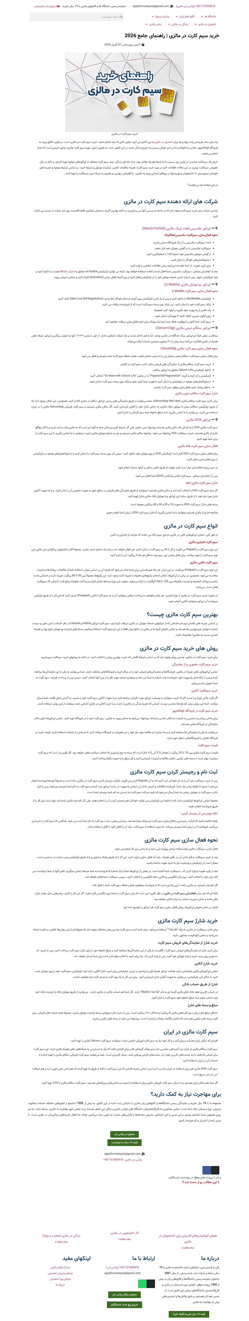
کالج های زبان (186, 16)
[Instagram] (215, 1170)
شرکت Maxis (67, 271)
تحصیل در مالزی (207, 24)
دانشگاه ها (210, 16)
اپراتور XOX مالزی (198, 419)
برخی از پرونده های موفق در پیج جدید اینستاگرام (195, 1177)
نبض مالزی (155, 24)
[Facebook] (206, 1170)
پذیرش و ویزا (162, 16)
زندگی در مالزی (180, 24)
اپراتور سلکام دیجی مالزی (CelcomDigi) (183, 328)
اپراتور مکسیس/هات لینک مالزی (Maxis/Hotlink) (176, 228)
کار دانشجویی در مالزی (125, 1233)
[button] (124, 229)
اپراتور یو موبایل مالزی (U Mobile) (187, 284)
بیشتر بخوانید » (187, 1247)
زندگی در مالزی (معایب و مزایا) (61, 1235)
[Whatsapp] (142, 1284)
